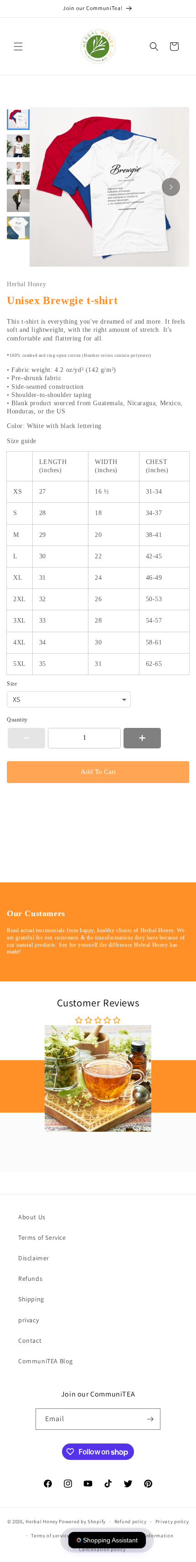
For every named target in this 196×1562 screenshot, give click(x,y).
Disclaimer (33, 1258)
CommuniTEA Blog (45, 1361)
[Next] (171, 187)
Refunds (30, 1278)
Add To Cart (98, 771)
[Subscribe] (150, 1419)
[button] (18, 46)
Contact (29, 1340)
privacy (28, 1320)
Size (12, 683)
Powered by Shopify (82, 1521)
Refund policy (130, 1521)
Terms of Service (42, 1237)
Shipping (31, 1299)
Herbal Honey (41, 1521)
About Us (32, 1217)
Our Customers (36, 913)
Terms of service (50, 1535)
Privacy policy (172, 1521)
